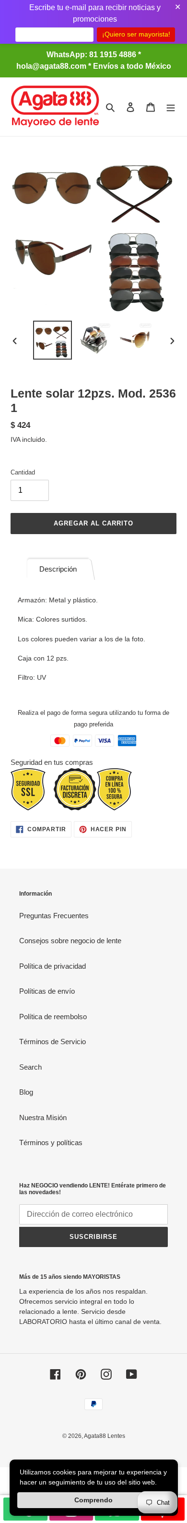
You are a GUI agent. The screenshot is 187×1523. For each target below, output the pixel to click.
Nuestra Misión (43, 1117)
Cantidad (23, 472)
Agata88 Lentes (104, 1436)
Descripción (58, 569)
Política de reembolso (53, 1016)
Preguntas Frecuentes (54, 915)
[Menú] (171, 107)
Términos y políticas (50, 1142)
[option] (52, 340)
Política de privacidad (52, 966)
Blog (26, 1092)
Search (30, 1067)
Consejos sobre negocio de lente (70, 940)
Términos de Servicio (52, 1041)
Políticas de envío (47, 991)
